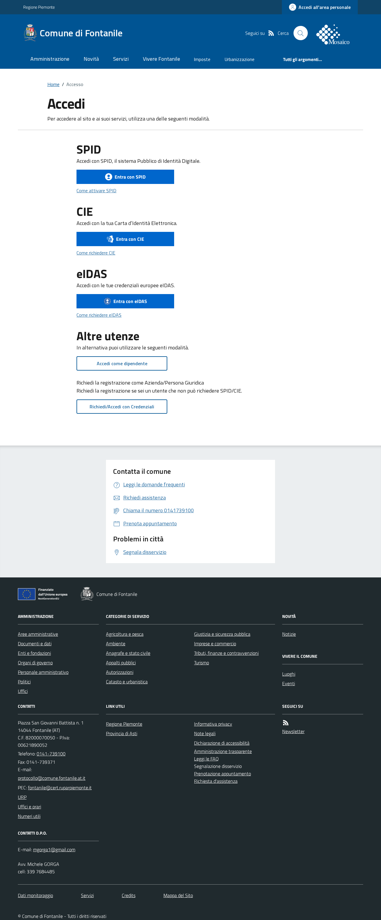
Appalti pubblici (121, 662)
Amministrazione (49, 59)
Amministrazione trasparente (223, 751)
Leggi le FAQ (206, 758)
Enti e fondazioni (34, 653)
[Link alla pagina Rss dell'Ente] (285, 722)
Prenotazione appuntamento (222, 773)
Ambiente (115, 643)
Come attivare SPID (96, 190)
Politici (24, 681)
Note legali (205, 733)
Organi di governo (35, 662)
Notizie (289, 634)
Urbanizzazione (239, 59)
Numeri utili (29, 816)
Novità (91, 59)
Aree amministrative (38, 634)
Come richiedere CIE (95, 252)
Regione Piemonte (39, 7)
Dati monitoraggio (35, 895)
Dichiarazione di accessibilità (221, 742)
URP (22, 797)
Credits (128, 895)
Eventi (288, 683)
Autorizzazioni (119, 672)
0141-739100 (51, 753)
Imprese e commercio (215, 643)
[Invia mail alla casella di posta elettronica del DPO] (54, 849)
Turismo (201, 662)
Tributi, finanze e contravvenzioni (226, 653)
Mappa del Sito (178, 895)
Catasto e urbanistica (127, 681)
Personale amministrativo (43, 672)
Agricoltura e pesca (124, 634)
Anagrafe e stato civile (128, 653)
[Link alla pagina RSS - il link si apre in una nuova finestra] (271, 33)
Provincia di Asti (121, 733)
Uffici (23, 691)
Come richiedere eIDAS (98, 314)
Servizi (121, 59)
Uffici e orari (29, 806)
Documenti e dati (34, 643)
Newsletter (293, 731)
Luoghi (288, 673)
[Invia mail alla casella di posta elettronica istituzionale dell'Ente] (51, 778)
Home (53, 84)
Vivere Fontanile (161, 59)
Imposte (202, 59)
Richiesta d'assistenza (216, 781)
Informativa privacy (213, 723)
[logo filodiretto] (336, 33)
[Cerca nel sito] (300, 33)
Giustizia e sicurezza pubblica (222, 634)
